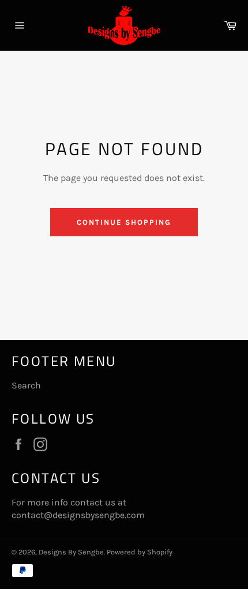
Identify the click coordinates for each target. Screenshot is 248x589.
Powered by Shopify (139, 552)
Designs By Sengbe (71, 552)
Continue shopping (124, 222)
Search (26, 385)
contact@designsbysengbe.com (78, 514)
